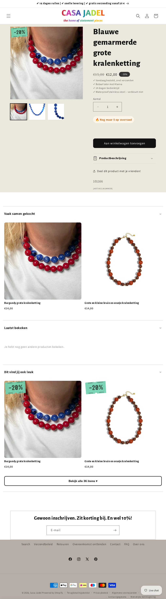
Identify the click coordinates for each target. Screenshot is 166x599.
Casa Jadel (36, 592)
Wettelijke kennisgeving (143, 596)
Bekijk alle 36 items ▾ (83, 481)
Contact (115, 544)
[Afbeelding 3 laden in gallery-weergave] (56, 111)
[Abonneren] (114, 530)
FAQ (126, 544)
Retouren (63, 544)
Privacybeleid (101, 592)
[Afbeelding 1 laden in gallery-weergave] (18, 111)
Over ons (139, 544)
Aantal (97, 99)
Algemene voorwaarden (124, 592)
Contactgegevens (117, 596)
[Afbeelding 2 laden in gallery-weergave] (37, 111)
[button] (8, 16)
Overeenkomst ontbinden (89, 544)
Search (25, 544)
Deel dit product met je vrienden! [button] (119, 171)
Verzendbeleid (43, 544)
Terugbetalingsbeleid (78, 592)
